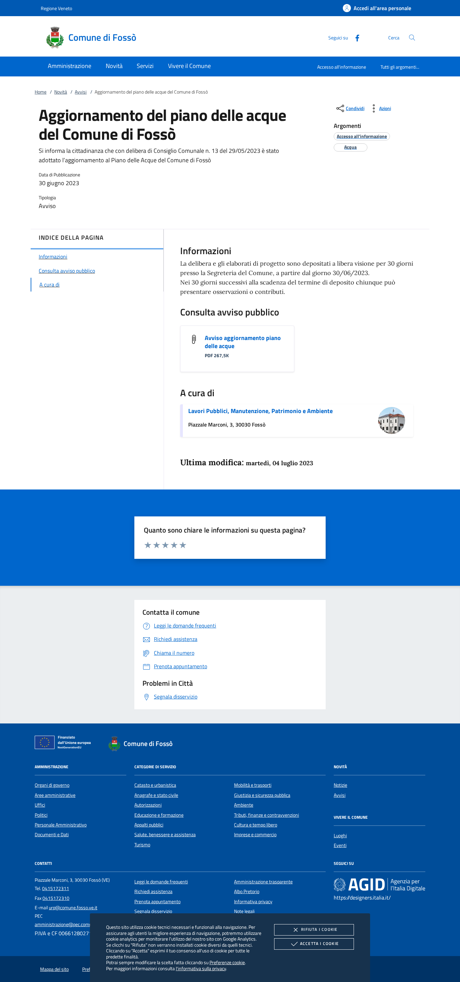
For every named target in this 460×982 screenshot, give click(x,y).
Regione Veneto (56, 8)
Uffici (40, 805)
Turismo (142, 844)
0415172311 (55, 888)
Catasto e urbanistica (155, 785)
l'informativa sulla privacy (201, 968)
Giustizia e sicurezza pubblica (262, 795)
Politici (41, 815)
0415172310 (55, 898)
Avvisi (81, 92)
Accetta (319, 943)
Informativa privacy (253, 901)
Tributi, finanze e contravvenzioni (266, 815)
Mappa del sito (54, 969)
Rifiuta (319, 929)
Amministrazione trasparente (263, 881)
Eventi (340, 845)
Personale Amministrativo (61, 824)
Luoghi (340, 835)
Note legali (244, 911)
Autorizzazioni (148, 805)
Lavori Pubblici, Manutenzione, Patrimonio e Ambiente (260, 410)
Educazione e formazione (159, 815)
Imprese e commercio (255, 834)
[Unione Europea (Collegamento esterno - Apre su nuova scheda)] (65, 743)
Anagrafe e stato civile (156, 795)
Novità (60, 92)
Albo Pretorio (246, 891)
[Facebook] (354, 37)
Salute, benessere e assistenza (165, 834)
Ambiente (243, 805)
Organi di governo (52, 785)
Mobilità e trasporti (252, 785)
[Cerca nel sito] (412, 37)
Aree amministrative (55, 795)
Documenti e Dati (52, 834)
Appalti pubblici (148, 824)
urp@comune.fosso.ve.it (73, 907)
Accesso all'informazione (341, 66)
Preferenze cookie (227, 962)
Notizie (340, 785)
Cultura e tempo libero (255, 824)
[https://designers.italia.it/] (379, 884)
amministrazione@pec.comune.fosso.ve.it (76, 924)
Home (40, 92)
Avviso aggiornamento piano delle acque (243, 341)
